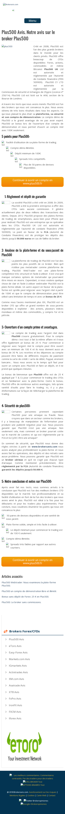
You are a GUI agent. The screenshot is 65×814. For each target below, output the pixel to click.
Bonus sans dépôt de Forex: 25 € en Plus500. (25, 596)
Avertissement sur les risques (42, 792)
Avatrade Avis (17, 685)
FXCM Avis (15, 711)
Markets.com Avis (19, 659)
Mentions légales (17, 795)
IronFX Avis (15, 705)
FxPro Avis (15, 698)
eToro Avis (15, 646)
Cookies (31, 795)
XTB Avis (14, 692)
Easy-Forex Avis (18, 652)
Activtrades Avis (18, 672)
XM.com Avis (16, 679)
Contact (51, 795)
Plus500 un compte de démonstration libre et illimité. (29, 591)
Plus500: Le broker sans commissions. (21, 602)
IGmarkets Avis (18, 665)
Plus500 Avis (16, 639)
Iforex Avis (15, 718)
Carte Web (41, 795)
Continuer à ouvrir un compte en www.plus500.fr (32, 181)
